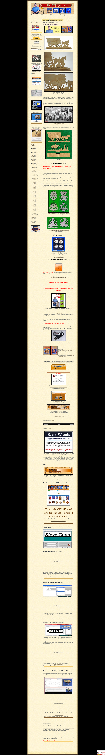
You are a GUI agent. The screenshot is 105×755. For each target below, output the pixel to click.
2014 (33, 155)
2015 (33, 156)
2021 (33, 215)
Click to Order (58, 252)
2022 (33, 217)
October (34, 177)
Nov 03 (34, 181)
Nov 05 (34, 183)
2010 (33, 149)
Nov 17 (34, 197)
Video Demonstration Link (59, 257)
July (34, 172)
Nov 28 (34, 210)
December (35, 214)
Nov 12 (34, 192)
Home (59, 424)
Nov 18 (34, 199)
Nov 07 (34, 186)
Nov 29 (34, 211)
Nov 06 (34, 184)
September (35, 175)
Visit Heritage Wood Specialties (59, 401)
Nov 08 (34, 187)
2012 (33, 152)
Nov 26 (34, 209)
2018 (33, 160)
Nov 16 (34, 196)
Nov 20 (34, 201)
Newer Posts (46, 424)
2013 (33, 153)
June (34, 171)
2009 (33, 148)
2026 (33, 222)
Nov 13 (34, 193)
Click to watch (58, 124)
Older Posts (72, 424)
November (35, 178)
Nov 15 (34, 195)
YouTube (60, 20)
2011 (33, 151)
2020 (33, 163)
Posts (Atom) (50, 428)
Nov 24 (34, 206)
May (34, 170)
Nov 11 (34, 191)
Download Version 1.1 (59, 616)
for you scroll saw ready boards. (58, 402)
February (34, 166)
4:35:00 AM (52, 420)
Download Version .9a (59, 715)
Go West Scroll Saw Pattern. (50, 24)
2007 (33, 145)
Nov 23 (34, 205)
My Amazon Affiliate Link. (59, 416)
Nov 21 (34, 202)
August (34, 174)
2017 (33, 159)
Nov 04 (34, 182)
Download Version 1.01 (58, 664)
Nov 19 (34, 200)
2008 (33, 147)
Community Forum (53, 20)
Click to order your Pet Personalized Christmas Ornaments (58, 230)
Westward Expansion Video (59, 123)
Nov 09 (34, 188)
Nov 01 (34, 179)
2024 (33, 219)
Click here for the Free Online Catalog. (58, 521)
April (34, 168)
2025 (33, 221)
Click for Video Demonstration (66, 356)
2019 (33, 162)
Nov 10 (34, 190)
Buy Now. (58, 342)
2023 (33, 218)
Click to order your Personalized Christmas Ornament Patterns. (58, 213)
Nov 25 (34, 208)
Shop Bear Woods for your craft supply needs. (58, 387)
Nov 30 (34, 213)
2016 (33, 157)
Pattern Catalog (46, 20)
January (34, 164)
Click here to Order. (58, 313)
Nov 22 (34, 204)
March (34, 167)
